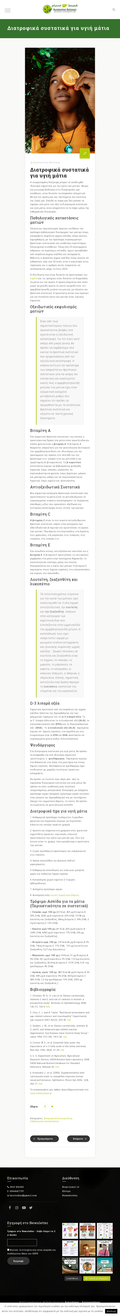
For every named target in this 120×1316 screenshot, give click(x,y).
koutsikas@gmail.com (23, 1195)
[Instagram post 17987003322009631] (87, 1231)
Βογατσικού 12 (70, 1186)
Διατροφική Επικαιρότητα (58, 1118)
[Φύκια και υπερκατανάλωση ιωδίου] (70, 1265)
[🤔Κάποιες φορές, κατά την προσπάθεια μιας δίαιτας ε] (70, 1248)
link (48, 1006)
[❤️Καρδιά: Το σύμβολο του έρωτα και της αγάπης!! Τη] (70, 1231)
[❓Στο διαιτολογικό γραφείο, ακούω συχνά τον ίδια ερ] (105, 1248)
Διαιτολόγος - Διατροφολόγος (83, 1302)
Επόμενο (78, 1138)
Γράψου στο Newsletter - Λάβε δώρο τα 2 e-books (31, 1233)
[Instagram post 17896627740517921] (87, 1265)
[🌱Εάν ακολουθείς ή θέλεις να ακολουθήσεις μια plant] (105, 1231)
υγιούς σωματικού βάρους (65, 895)
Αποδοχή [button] (111, 1311)
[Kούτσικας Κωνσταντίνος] (60, 9)
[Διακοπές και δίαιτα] (105, 1265)
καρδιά (34, 278)
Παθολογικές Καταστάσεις (44, 1121)
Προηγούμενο (45, 1138)
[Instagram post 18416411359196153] (87, 1248)
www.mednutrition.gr (41, 1093)
